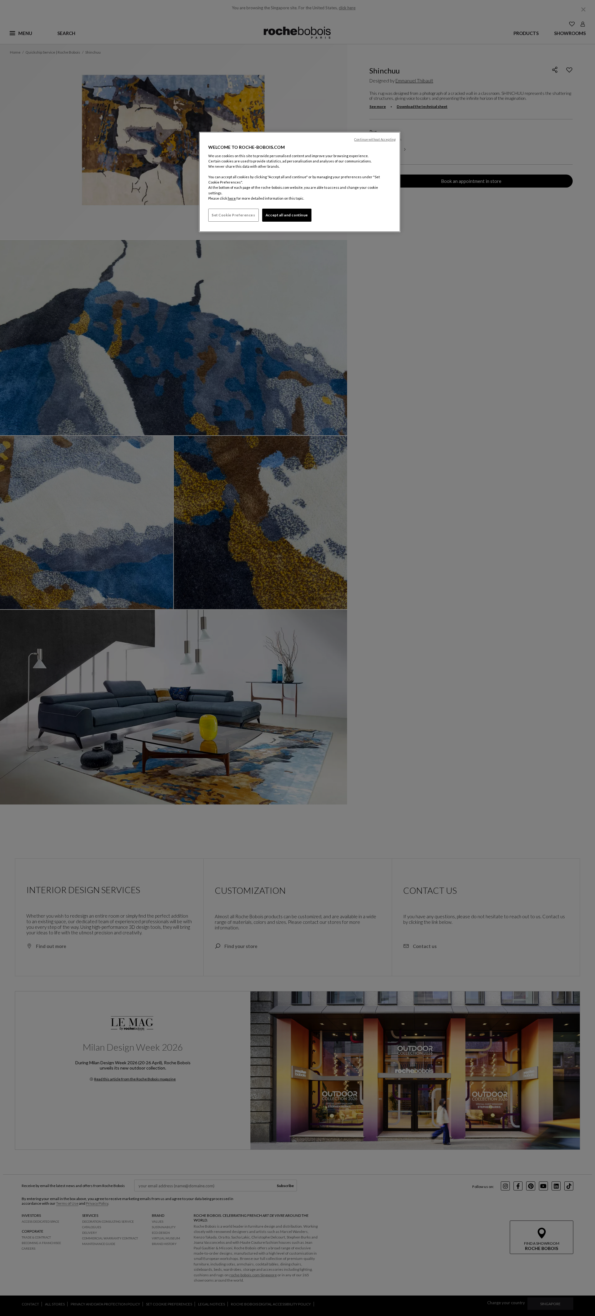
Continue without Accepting (375, 139)
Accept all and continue (287, 215)
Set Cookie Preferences (233, 215)
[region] (299, 182)
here (232, 198)
